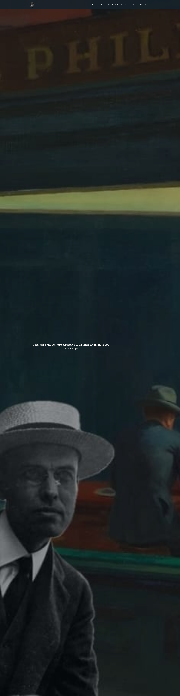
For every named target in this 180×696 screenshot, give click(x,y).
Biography (127, 5)
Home (87, 5)
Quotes (135, 5)
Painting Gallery (144, 5)
